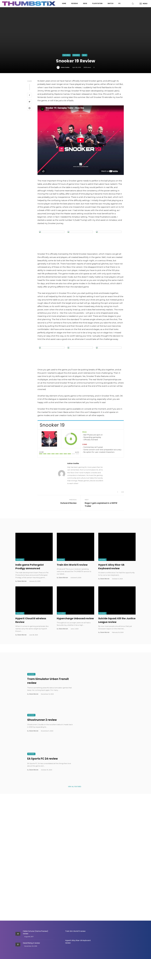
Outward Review (68, 503)
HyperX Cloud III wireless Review (30, 620)
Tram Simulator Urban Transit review (48, 681)
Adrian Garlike (65, 67)
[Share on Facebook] (29, 95)
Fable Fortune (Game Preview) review (35, 932)
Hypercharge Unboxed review (75, 618)
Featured (66, 55)
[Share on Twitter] (29, 101)
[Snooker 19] (49, 439)
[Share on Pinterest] (29, 108)
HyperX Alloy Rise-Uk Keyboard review (111, 566)
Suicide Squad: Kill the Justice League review (116, 620)
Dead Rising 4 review (31, 943)
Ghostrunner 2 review (42, 720)
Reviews (74, 3)
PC (119, 3)
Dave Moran (22, 581)
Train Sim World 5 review (72, 564)
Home (64, 3)
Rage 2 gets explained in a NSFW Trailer (101, 504)
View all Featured (74, 787)
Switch (110, 3)
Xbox (85, 3)
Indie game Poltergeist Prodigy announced (29, 566)
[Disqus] (75, 830)
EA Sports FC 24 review (42, 759)
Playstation (97, 3)
